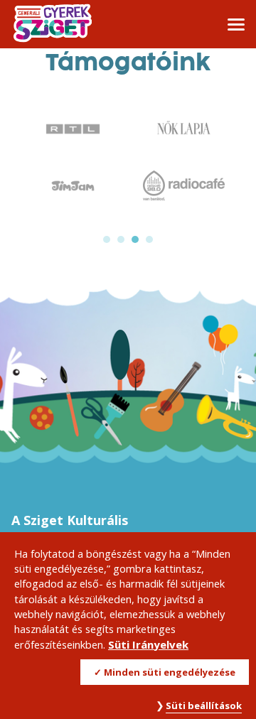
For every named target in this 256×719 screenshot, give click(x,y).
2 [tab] (120, 239)
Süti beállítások (204, 705)
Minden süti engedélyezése (169, 672)
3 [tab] (135, 239)
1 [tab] (106, 239)
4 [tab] (149, 239)
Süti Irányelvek (148, 644)
